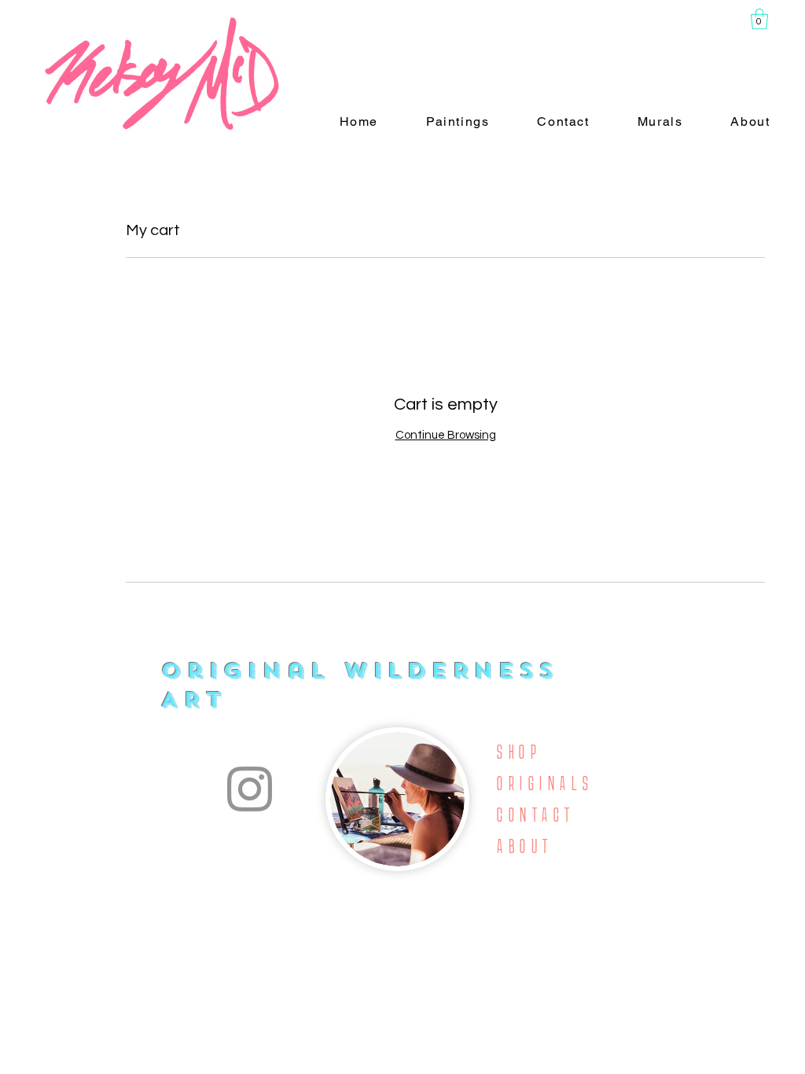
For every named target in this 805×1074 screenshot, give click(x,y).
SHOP (519, 752)
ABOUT (525, 846)
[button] (759, 19)
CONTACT (536, 815)
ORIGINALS (545, 783)
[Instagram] (249, 789)
